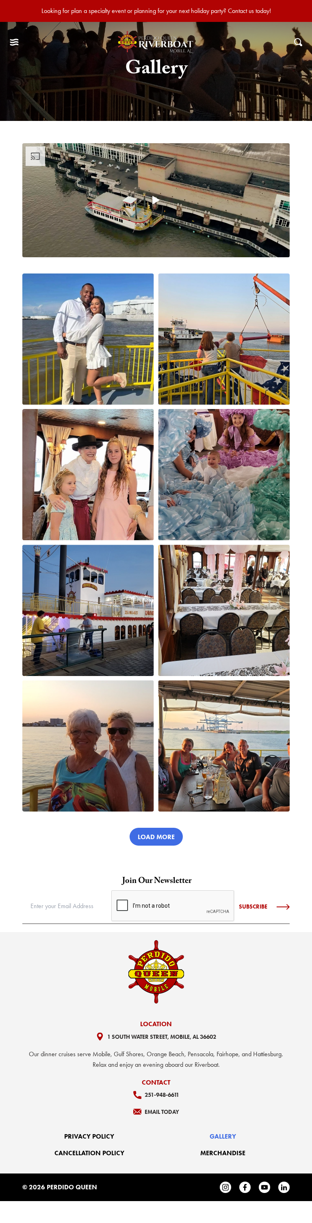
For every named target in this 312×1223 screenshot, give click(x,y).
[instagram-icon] (225, 1187)
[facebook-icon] (245, 1187)
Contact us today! (249, 11)
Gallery (223, 1136)
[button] (14, 42)
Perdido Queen (72, 1187)
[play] (156, 200)
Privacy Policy (89, 1136)
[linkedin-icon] (284, 1187)
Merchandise (222, 1153)
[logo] (156, 42)
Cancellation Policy (89, 1153)
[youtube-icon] (264, 1187)
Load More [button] (156, 837)
